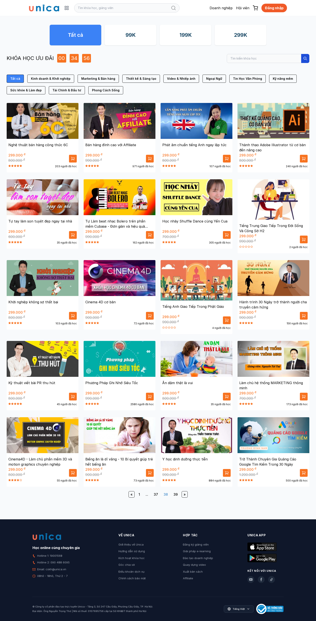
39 (175, 494)
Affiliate (188, 578)
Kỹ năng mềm (283, 78)
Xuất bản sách (193, 571)
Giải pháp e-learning (197, 551)
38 (166, 494)
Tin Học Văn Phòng (247, 78)
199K (185, 35)
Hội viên (242, 8)
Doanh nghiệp (221, 8)
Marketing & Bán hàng (98, 78)
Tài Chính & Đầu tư (66, 90)
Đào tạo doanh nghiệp (198, 558)
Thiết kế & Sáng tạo (141, 78)
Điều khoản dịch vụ (131, 571)
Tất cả (75, 35)
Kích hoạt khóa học (131, 558)
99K (131, 35)
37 (156, 494)
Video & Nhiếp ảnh (181, 78)
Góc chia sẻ (126, 564)
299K (240, 35)
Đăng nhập (274, 8)
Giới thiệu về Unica (131, 544)
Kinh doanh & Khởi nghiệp (51, 78)
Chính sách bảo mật (132, 578)
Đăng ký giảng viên (196, 544)
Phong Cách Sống (106, 90)
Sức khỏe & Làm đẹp (26, 90)
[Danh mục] (67, 8)
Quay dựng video (194, 564)
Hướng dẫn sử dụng (131, 551)
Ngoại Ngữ (214, 78)
